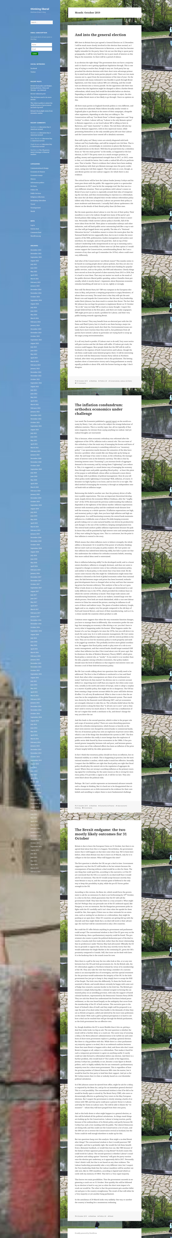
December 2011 (36, 836)
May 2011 (34, 861)
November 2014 (36, 710)
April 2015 (34, 692)
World (33, 211)
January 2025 (35, 286)
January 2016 (35, 660)
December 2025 (36, 250)
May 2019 (34, 519)
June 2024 (34, 311)
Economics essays (36, 175)
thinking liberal (40, 9)
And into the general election (100, 34)
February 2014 (35, 742)
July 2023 (34, 347)
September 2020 (36, 469)
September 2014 (36, 717)
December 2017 (36, 577)
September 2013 (36, 760)
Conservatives (115, 381)
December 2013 (36, 749)
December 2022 (36, 372)
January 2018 (35, 573)
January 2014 (35, 746)
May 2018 (34, 563)
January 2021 (35, 455)
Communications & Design (39, 168)
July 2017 (34, 595)
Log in (33, 225)
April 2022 (34, 401)
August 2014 (35, 721)
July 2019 (34, 512)
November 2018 (36, 541)
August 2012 (35, 807)
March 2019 (35, 527)
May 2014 (34, 732)
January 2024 (35, 325)
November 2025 (36, 254)
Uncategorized (35, 208)
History (33, 179)
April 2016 (34, 649)
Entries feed (35, 229)
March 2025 (35, 279)
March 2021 (35, 448)
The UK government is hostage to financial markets (40, 152)
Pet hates (34, 186)
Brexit (111, 1216)
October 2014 (35, 714)
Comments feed (36, 232)
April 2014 (34, 735)
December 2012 (36, 793)
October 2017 (35, 584)
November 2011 (36, 839)
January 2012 (35, 832)
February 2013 (35, 785)
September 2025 (36, 257)
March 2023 (35, 361)
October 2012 (35, 800)
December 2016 (36, 620)
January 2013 (35, 789)
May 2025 (34, 272)
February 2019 (35, 530)
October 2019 (35, 502)
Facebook (34, 68)
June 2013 (34, 771)
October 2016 (35, 627)
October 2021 (35, 422)
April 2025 (34, 275)
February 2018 (35, 570)
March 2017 (35, 609)
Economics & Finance (38, 172)
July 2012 (34, 811)
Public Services (36, 193)
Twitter (33, 72)
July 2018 (34, 555)
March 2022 (35, 404)
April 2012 (34, 821)
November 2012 (36, 796)
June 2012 (34, 814)
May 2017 (34, 602)
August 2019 (35, 509)
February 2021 (35, 451)
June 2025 (34, 268)
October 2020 (35, 466)
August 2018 (35, 552)
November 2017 (36, 581)
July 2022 (34, 390)
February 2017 (35, 613)
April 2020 (34, 484)
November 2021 (36, 419)
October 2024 (35, 297)
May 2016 (34, 645)
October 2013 (35, 757)
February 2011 (35, 872)
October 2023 (35, 336)
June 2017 (34, 599)
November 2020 (36, 462)
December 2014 (36, 706)
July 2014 (34, 724)
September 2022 (36, 383)
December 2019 (36, 498)
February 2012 (35, 829)
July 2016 (34, 638)
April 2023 (34, 358)
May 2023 (34, 354)
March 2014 (35, 739)
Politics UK (34, 190)
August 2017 (35, 591)
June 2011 (34, 857)
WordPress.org (36, 236)
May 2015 (34, 688)
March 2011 (35, 868)
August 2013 (35, 764)
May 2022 (34, 397)
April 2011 (34, 864)
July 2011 (34, 854)
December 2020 (36, 458)
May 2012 (34, 818)
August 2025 (35, 261)
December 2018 (36, 537)
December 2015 (36, 663)
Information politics (37, 183)
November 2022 (36, 376)
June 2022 (34, 394)
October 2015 (35, 670)
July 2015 (34, 681)
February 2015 (35, 699)
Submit (34, 54)
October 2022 (35, 379)
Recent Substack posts (38, 94)
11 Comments (81, 383)
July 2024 (34, 307)
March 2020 (35, 487)
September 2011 (36, 847)
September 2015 (36, 674)
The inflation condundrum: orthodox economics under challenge (99, 409)
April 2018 (34, 566)
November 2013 (36, 753)
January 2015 (35, 703)
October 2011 (35, 843)
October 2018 (35, 545)
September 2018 (36, 548)
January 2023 (35, 369)
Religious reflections (38, 197)
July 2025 (34, 264)
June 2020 (34, 476)
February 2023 (35, 365)
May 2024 (34, 315)
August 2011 (35, 850)
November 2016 (36, 624)
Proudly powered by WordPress (86, 1233)
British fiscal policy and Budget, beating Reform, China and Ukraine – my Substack (41, 88)
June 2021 (34, 437)
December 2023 (36, 329)
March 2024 (35, 318)
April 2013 (34, 778)
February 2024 (35, 322)
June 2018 (34, 559)
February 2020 (35, 491)
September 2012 (36, 803)
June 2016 (34, 642)
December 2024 (36, 289)
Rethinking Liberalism (38, 201)
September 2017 (36, 588)
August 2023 (35, 343)
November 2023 (36, 333)
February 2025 (35, 282)
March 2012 (35, 825)
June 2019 (34, 516)
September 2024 (36, 300)
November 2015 (36, 667)
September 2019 (36, 505)
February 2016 (35, 656)
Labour (122, 381)
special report (111, 421)
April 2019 (34, 523)
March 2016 (35, 652)
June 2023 (34, 351)
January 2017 (35, 617)
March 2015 (35, 696)
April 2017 (34, 606)
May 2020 (34, 480)
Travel (33, 204)
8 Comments (88, 808)
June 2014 (34, 728)
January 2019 (35, 534)
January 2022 (35, 412)
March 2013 (35, 782)
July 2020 (34, 473)
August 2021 (35, 430)
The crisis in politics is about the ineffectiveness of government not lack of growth (41, 105)
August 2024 (35, 304)
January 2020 (35, 494)
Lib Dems (129, 381)
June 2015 (34, 685)
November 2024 (36, 293)
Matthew (94, 381)
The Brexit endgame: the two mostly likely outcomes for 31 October (101, 834)
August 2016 (35, 634)
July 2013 (34, 767)
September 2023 (36, 340)
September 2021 (36, 426)
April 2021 (34, 444)
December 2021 (36, 415)
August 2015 (35, 678)
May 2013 (34, 775)
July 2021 (34, 433)
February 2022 (35, 408)
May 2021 (34, 440)
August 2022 (35, 387)
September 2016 (36, 631)
